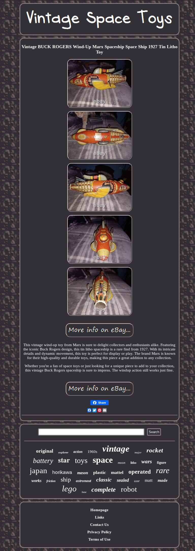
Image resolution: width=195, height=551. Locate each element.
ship (66, 479)
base (84, 492)
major (138, 452)
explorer (63, 452)
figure (161, 463)
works (36, 480)
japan (38, 470)
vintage (115, 449)
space (103, 460)
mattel (117, 472)
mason (82, 473)
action (78, 452)
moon (121, 463)
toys (81, 460)
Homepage (99, 510)
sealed (123, 480)
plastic (99, 472)
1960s (92, 452)
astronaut (83, 481)
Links (99, 517)
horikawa (62, 472)
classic (104, 479)
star (64, 460)
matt (149, 480)
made (163, 480)
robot (129, 489)
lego (69, 488)
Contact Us (99, 525)
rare (162, 470)
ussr (137, 481)
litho (133, 463)
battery (43, 461)
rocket (155, 450)
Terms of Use (99, 539)
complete (103, 489)
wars (146, 461)
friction (51, 481)
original (44, 451)
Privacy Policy (99, 532)
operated (139, 472)
